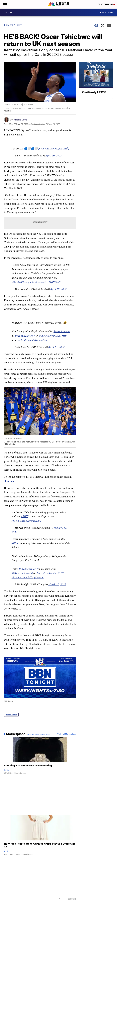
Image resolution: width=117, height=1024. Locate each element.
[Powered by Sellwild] (72, 899)
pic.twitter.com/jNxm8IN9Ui (27, 520)
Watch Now (105, 4)
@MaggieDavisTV (24, 335)
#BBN (24, 516)
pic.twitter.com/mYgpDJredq (53, 148)
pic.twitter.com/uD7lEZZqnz (32, 340)
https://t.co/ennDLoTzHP (53, 335)
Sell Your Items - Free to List (38, 734)
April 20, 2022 (54, 155)
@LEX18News (19, 282)
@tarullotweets (62, 331)
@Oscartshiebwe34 (22, 573)
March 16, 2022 (57, 584)
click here (9, 481)
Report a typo (11, 715)
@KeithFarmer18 (28, 569)
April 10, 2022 (58, 289)
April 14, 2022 (56, 347)
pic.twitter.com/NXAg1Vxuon (28, 577)
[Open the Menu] (4, 4)
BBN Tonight (13, 25)
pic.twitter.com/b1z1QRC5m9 (44, 282)
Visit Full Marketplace (66, 734)
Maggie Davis (20, 119)
